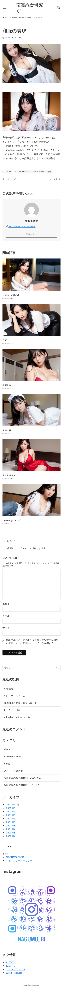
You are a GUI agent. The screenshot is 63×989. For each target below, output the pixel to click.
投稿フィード (13, 965)
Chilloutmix (23, 171)
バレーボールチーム (14, 695)
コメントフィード (15, 969)
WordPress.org (14, 972)
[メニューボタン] (4, 8)
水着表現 (8, 688)
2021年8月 (12, 818)
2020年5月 (12, 832)
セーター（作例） (13, 710)
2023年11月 (12, 804)
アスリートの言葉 (13, 770)
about (7, 749)
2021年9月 (12, 815)
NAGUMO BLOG (15, 857)
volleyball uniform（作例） (18, 717)
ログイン (11, 962)
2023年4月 (12, 811)
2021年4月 (12, 829)
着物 (49, 171)
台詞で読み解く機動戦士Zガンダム (22, 778)
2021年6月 (12, 822)
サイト (6, 627)
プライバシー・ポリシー (19, 860)
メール (7, 615)
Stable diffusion (37, 171)
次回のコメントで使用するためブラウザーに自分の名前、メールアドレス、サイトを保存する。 (32, 641)
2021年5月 (12, 825)
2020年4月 (12, 836)
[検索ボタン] (59, 8)
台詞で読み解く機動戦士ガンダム (22, 785)
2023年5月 (12, 808)
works (20, 37)
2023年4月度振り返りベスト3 (20, 703)
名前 (5, 603)
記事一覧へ (31, 234)
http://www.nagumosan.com (22, 226)
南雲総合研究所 (29, 7)
